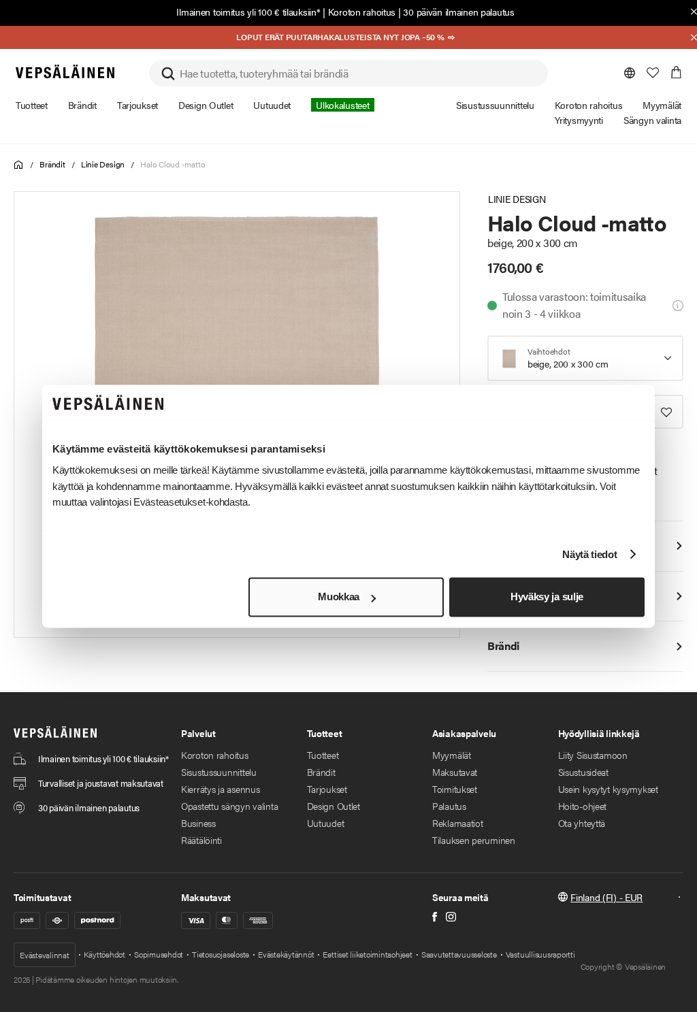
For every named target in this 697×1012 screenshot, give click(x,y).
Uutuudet (325, 823)
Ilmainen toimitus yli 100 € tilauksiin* (248, 11)
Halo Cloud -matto (172, 164)
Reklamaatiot (457, 823)
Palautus (449, 806)
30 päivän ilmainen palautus (458, 11)
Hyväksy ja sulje (546, 597)
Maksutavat (454, 772)
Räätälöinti (201, 840)
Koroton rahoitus (362, 11)
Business (198, 823)
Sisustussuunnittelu (219, 772)
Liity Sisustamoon (593, 755)
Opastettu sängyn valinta (229, 806)
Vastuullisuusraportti (540, 954)
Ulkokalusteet (342, 105)
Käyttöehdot (104, 954)
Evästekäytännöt (286, 954)
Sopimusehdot (158, 954)
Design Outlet (333, 806)
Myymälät (451, 755)
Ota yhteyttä (582, 823)
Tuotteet (323, 755)
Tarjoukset (327, 789)
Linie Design (103, 164)
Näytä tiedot (589, 554)
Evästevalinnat (44, 955)
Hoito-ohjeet (582, 806)
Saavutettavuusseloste (459, 954)
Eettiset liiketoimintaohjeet (367, 954)
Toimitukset (454, 789)
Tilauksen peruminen (473, 840)
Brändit (52, 164)
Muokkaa (338, 597)
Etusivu (19, 165)
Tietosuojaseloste (220, 954)
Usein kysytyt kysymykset (608, 789)
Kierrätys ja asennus (220, 789)
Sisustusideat (583, 772)
